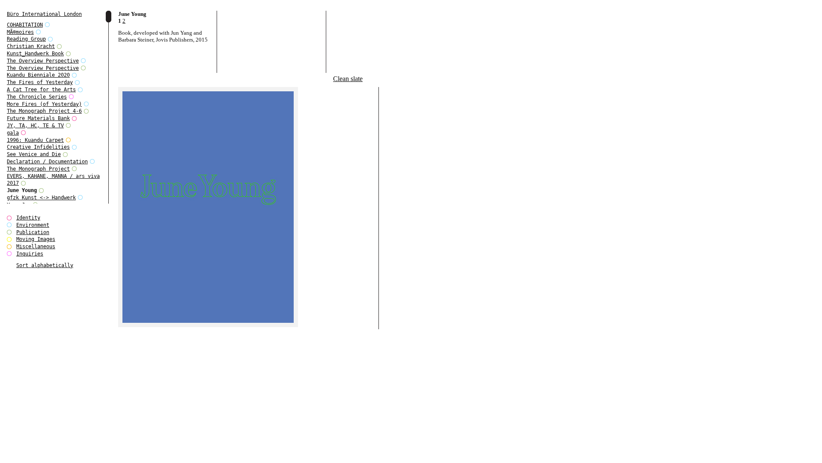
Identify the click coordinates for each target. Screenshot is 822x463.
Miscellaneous (35, 247)
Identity (28, 218)
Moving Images (35, 239)
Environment (32, 225)
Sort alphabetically (44, 265)
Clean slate (348, 78)
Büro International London (44, 14)
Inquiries (29, 254)
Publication (32, 232)
